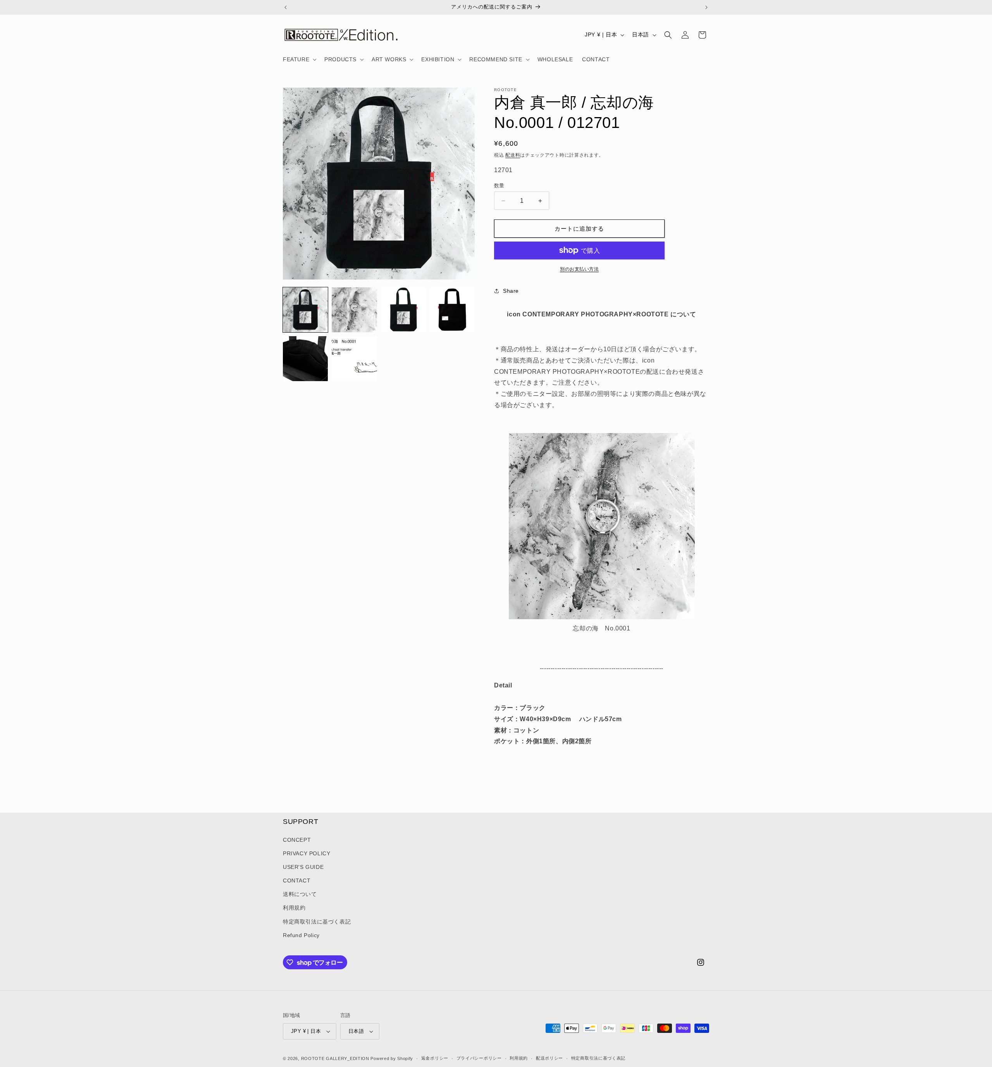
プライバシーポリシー (479, 1058)
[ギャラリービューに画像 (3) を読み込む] (403, 309)
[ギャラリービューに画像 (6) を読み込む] (354, 358)
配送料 (512, 155)
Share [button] (511, 291)
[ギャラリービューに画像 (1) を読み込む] (305, 309)
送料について (300, 894)
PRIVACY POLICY (306, 853)
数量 (499, 185)
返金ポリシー (434, 1058)
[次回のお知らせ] (706, 7)
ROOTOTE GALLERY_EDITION (335, 1058)
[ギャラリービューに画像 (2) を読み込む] (354, 309)
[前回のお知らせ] (285, 7)
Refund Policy (301, 935)
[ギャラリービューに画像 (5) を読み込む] (305, 358)
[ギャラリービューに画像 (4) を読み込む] (452, 309)
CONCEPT (297, 840)
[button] (299, 59)
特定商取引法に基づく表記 (317, 922)
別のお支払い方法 (579, 269)
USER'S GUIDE (303, 867)
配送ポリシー (549, 1058)
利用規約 (294, 908)
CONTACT (296, 880)
